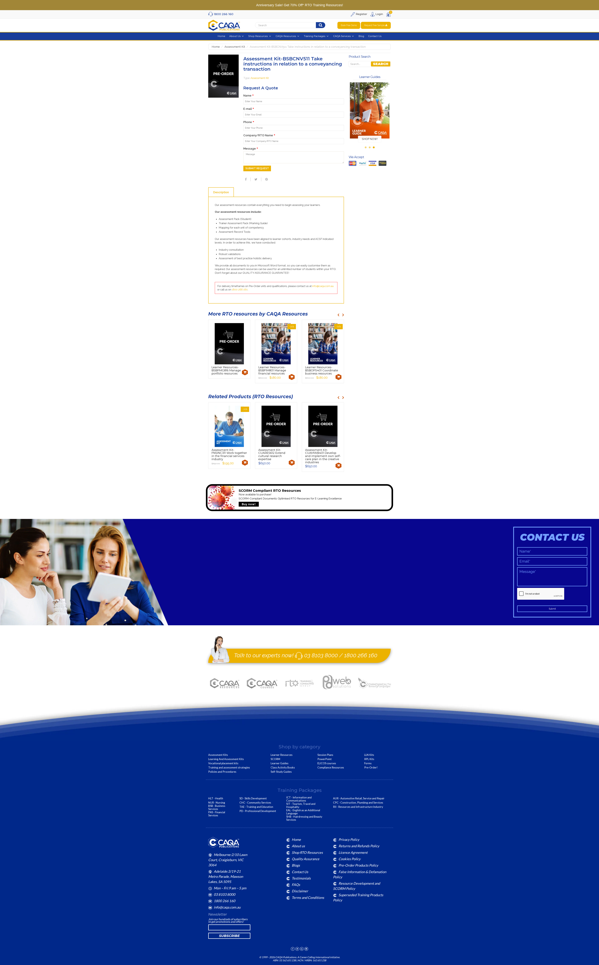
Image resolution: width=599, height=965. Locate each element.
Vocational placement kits (223, 763)
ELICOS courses (326, 763)
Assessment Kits (218, 754)
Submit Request (257, 168)
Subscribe (229, 936)
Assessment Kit (234, 46)
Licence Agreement (353, 852)
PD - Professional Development (257, 811)
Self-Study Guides (281, 771)
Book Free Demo (349, 25)
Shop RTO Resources (307, 852)
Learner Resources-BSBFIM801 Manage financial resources (272, 370)
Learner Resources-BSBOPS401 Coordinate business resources (321, 370)
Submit (552, 609)
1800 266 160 (240, 289)
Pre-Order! (371, 767)
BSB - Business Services (216, 807)
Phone (248, 122)
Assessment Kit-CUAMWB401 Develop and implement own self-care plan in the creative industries (323, 456)
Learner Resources (281, 754)
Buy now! (249, 504)
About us (298, 846)
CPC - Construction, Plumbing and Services (358, 802)
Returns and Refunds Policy (358, 846)
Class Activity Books (283, 767)
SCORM (275, 759)
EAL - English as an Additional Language (303, 812)
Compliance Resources (330, 767)
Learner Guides (279, 763)
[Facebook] (245, 179)
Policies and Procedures (222, 771)
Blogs (296, 865)
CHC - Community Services (255, 802)
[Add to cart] (245, 372)
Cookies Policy (349, 859)
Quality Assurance (305, 859)
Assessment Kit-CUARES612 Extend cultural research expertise (271, 454)
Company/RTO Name (259, 135)
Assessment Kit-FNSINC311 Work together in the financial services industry (229, 454)
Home (216, 46)
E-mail (248, 108)
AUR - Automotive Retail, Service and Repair (359, 798)
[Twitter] (255, 179)
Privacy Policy (348, 839)
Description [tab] (221, 192)
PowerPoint (324, 759)
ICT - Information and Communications (299, 799)
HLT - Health (215, 798)
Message (250, 148)
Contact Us (300, 872)
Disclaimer (300, 891)
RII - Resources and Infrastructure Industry (358, 806)
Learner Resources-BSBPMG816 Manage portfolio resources (226, 370)
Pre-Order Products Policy (358, 865)
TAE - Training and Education (256, 806)
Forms (368, 763)
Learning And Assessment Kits (226, 759)
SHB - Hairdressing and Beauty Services (304, 818)
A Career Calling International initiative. (318, 957)
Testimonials (301, 878)
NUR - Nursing (216, 802)
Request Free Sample (374, 25)
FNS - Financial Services (216, 814)
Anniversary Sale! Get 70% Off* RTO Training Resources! (299, 5)
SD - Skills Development (253, 798)
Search (380, 64)
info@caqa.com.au (323, 286)
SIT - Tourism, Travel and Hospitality (300, 805)
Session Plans (325, 754)
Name (248, 95)
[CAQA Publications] (224, 24)
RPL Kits (369, 759)
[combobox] (294, 25)
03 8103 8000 (321, 655)
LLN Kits (369, 754)
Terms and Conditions (308, 897)
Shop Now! (370, 139)
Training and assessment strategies (229, 767)
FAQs (296, 884)
